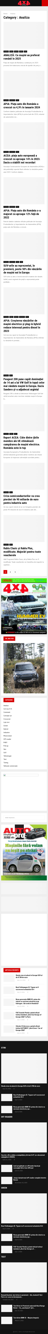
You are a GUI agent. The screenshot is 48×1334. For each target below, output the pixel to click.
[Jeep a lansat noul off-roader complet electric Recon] (6, 1180)
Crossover (7, 719)
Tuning (5, 763)
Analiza (6, 51)
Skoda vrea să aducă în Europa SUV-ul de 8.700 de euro (20, 1086)
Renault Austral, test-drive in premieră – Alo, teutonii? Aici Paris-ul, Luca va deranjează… (21, 1296)
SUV (21, 262)
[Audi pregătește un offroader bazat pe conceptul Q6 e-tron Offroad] (6, 1168)
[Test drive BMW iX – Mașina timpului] (6, 1320)
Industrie (12, 100)
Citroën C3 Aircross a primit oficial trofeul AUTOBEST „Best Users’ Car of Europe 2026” (29, 1028)
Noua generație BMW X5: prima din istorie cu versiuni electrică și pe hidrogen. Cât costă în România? (28, 1001)
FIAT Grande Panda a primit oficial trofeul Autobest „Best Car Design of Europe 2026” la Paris (28, 1015)
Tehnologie (7, 756)
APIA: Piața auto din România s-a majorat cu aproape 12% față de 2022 (22, 214)
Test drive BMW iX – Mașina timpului (26, 1318)
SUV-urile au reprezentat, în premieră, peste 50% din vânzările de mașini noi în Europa (22, 269)
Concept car (7, 716)
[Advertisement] (24, 939)
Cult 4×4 (6, 722)
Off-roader (7, 739)
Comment (6, 712)
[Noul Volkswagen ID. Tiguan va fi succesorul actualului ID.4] (9, 990)
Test (4, 759)
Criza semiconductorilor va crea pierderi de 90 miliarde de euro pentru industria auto (21, 499)
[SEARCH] (42, 817)
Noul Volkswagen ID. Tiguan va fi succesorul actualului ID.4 (22, 1226)
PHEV (21, 51)
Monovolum (7, 736)
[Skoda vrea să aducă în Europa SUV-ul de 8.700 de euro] (9, 978)
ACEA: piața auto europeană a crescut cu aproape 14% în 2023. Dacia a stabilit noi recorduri (21, 159)
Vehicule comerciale (10, 766)
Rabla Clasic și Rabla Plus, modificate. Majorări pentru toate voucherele (22, 552)
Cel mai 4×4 (7, 709)
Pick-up (5, 746)
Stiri (25, 51)
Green (11, 51)
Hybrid (16, 51)
